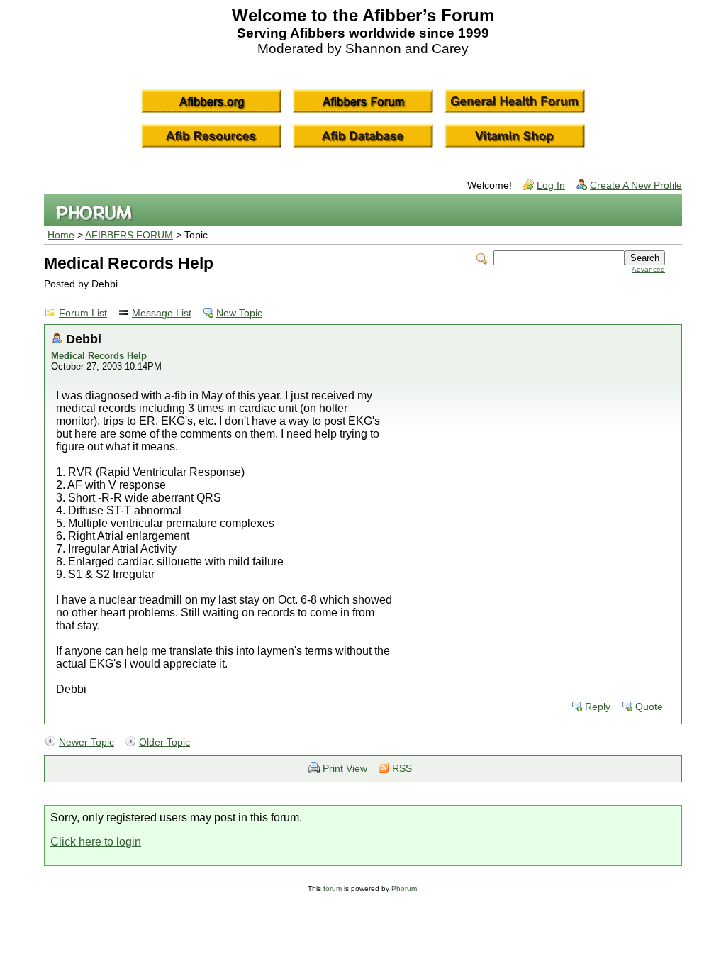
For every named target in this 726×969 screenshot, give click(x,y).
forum (332, 888)
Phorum (404, 888)
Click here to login (95, 842)
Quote (649, 707)
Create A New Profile (636, 185)
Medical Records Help (99, 355)
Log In (551, 185)
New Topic (239, 313)
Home (61, 235)
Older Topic (164, 742)
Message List (161, 313)
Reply (597, 707)
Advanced (648, 269)
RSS (402, 768)
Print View (345, 768)
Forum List (83, 313)
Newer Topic (86, 742)
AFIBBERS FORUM (129, 235)
